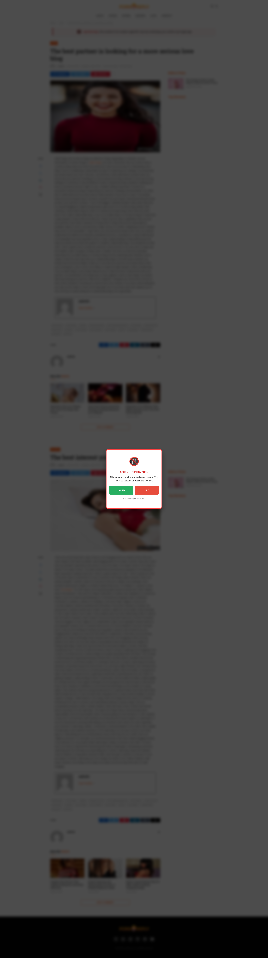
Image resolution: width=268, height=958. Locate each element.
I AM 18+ (121, 490)
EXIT (147, 490)
